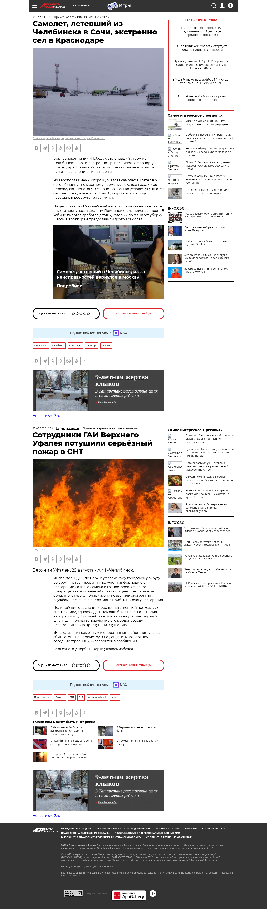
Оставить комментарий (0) (133, 313)
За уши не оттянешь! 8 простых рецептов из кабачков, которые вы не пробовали (210, 480)
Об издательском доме (76, 828)
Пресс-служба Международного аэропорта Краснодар (69, 138)
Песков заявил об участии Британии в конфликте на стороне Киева (208, 215)
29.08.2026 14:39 (43, 428)
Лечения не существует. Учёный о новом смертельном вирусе (207, 191)
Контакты (191, 828)
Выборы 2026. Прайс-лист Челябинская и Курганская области (101, 837)
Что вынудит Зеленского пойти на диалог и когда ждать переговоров (207, 530)
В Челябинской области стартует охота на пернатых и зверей (201, 48)
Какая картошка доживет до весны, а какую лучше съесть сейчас (208, 557)
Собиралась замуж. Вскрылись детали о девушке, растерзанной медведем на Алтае (207, 466)
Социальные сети (213, 828)
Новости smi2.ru (46, 416)
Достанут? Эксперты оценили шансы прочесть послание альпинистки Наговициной (210, 452)
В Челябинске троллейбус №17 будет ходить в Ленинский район (201, 81)
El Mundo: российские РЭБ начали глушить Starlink (206, 243)
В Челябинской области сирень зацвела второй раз (201, 98)
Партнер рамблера (97, 893)
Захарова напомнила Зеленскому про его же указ (206, 270)
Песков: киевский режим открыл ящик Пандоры (205, 229)
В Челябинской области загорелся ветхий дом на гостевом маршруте (66, 731)
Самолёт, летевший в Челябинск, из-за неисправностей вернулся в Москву (101, 274)
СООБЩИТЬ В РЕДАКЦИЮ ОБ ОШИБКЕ (169, 837)
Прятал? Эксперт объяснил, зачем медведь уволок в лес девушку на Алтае (208, 165)
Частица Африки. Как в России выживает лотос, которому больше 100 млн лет (209, 179)
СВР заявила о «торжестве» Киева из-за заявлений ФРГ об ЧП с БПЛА (208, 585)
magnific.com (41, 549)
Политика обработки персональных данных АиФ (147, 833)
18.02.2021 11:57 (42, 17)
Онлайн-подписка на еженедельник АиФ (124, 828)
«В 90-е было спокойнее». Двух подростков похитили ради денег (208, 122)
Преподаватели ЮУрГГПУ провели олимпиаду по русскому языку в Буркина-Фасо (201, 64)
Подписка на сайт (168, 828)
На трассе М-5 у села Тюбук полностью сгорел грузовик (68, 755)
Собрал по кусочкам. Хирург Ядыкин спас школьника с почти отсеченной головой (210, 138)
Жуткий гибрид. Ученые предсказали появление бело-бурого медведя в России (210, 152)
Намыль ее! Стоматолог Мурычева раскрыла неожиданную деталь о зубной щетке (208, 494)
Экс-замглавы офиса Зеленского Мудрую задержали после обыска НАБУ (206, 258)
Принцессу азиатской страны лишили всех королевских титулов (207, 543)
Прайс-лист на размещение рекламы (85, 833)
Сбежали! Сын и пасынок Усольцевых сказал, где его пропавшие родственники (210, 439)
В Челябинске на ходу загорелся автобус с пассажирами (71, 742)
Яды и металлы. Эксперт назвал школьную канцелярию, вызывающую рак (206, 508)
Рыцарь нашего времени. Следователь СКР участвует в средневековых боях (201, 31)
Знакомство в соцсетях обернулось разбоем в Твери (207, 571)
